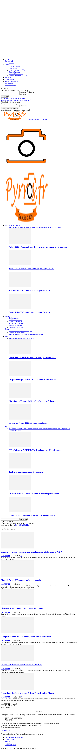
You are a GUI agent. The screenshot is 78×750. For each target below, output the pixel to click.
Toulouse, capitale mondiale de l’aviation (26, 472)
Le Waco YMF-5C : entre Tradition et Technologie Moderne (34, 494)
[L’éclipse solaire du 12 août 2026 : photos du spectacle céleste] (17, 632)
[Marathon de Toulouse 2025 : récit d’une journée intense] (20, 397)
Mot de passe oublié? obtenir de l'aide (13, 98)
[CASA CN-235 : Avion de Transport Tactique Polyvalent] (20, 511)
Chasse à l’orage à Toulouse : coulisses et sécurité (21, 580)
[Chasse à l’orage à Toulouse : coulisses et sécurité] (17, 576)
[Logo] (26, 171)
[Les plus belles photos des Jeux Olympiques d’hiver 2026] (20, 375)
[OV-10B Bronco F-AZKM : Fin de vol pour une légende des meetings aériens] (20, 446)
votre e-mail (23, 106)
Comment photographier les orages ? (20, 331)
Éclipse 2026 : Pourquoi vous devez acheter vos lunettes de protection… (38, 247)
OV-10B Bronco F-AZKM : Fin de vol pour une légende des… (35, 450)
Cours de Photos (10, 79)
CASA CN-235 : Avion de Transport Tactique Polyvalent (32, 515)
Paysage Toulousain (15, 322)
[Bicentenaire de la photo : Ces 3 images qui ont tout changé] (17, 604)
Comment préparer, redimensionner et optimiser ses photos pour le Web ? (31, 552)
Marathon (22, 338)
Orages (7, 329)
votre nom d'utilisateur (27, 92)
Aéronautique (9, 427)
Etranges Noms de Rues (16, 327)
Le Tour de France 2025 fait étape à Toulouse (28, 423)
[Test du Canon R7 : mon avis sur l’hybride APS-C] (20, 286)
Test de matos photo (55, 227)
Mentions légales (10, 745)
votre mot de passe (25, 94)
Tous (10, 227)
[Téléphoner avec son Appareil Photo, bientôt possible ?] (20, 265)
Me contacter (9, 83)
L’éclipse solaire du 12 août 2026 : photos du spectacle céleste (26, 637)
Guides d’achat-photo (19, 227)
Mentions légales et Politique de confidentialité (16, 100)
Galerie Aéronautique (16, 74)
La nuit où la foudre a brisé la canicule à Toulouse (21, 665)
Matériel (11, 63)
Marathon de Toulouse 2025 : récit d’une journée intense (32, 401)
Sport (6, 336)
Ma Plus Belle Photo (11, 81)
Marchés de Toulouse (16, 323)
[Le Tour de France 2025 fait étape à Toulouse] (20, 419)
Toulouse (8, 316)
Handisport (15, 338)
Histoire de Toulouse (15, 320)
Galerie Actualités (14, 66)
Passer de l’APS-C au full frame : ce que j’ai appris (30, 312)
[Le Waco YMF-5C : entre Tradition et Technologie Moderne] (20, 489)
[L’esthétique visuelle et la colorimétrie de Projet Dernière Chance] (17, 689)
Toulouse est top (14, 318)
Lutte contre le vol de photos (14, 737)
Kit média (8, 743)
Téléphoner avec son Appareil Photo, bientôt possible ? (31, 269)
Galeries (7, 65)
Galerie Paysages (14, 72)
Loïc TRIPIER (5, 556)
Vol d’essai (17, 430)
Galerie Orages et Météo (17, 70)
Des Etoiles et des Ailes (24, 429)
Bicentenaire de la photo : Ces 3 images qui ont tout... (23, 608)
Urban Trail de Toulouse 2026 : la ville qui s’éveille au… (32, 358)
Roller (27, 338)
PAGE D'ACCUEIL (22, 525)
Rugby (31, 338)
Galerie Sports (13, 68)
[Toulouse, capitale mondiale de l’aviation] (20, 468)
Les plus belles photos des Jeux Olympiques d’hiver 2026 (32, 379)
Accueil (7, 59)
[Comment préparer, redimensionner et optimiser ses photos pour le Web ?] (17, 548)
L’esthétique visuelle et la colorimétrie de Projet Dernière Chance (27, 693)
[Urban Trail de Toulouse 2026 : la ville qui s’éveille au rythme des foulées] (20, 354)
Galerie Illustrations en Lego (18, 76)
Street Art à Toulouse (15, 325)
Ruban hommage (10, 85)
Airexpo (14, 429)
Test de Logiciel (43, 227)
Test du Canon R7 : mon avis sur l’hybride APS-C (30, 290)
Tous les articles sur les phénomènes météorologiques (26, 334)
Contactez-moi (5, 730)
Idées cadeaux (30, 227)
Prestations (8, 77)
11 (21, 556)
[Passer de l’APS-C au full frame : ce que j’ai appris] (20, 308)
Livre (36, 227)
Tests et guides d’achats (12, 225)
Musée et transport (38, 429)
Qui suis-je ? (9, 61)
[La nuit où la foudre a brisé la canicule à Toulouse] (17, 661)
